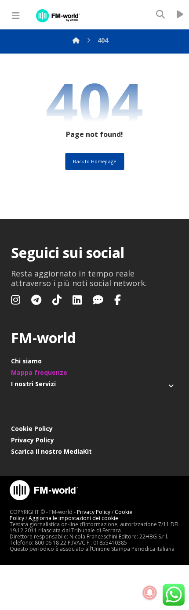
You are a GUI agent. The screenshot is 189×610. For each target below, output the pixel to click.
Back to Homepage (94, 161)
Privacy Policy (32, 440)
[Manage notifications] (150, 593)
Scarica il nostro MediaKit (51, 451)
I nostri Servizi (33, 384)
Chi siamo (26, 361)
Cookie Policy (32, 428)
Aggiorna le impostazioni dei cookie (73, 518)
